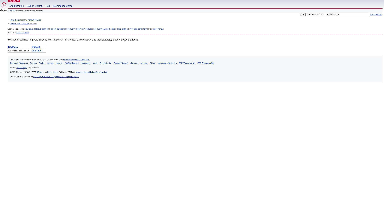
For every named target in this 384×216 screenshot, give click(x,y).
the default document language (76, 59)
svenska (144, 63)
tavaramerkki (81, 72)
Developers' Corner (62, 6)
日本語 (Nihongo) (71, 63)
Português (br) (105, 63)
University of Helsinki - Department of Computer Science (56, 77)
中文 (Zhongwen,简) (187, 63)
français (50, 63)
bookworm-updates (84, 29)
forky (145, 29)
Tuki (47, 6)
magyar (59, 63)
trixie (114, 29)
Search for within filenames (25, 20)
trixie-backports (136, 29)
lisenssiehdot (52, 72)
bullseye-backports (57, 29)
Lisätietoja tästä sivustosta (97, 72)
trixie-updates (122, 29)
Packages (14, 1)
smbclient (37, 50)
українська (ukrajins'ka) (167, 63)
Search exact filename (23, 23)
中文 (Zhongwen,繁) (205, 63)
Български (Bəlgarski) (19, 63)
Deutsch (33, 63)
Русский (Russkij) (121, 63)
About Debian (16, 6)
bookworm (70, 29)
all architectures (22, 33)
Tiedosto (13, 47)
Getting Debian (35, 6)
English (42, 63)
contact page (21, 68)
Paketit (12, 10)
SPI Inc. (40, 72)
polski (95, 63)
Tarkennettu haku (376, 14)
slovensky (134, 63)
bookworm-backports (102, 29)
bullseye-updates (41, 29)
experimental (157, 29)
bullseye (29, 29)
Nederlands (85, 63)
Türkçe (152, 63)
